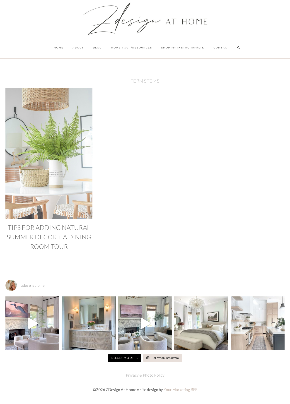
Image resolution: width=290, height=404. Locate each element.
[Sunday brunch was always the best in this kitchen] (258, 323)
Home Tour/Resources (131, 47)
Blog (97, 47)
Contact (221, 47)
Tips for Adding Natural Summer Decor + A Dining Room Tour (49, 237)
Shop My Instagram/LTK (182, 47)
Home (58, 47)
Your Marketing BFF (180, 389)
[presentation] (48, 153)
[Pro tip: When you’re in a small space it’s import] (201, 323)
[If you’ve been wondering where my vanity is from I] (89, 323)
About (78, 47)
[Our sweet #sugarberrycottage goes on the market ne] (145, 323)
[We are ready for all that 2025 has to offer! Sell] (32, 323)
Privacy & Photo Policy (145, 375)
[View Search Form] (238, 47)
